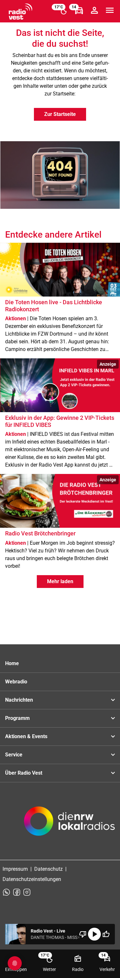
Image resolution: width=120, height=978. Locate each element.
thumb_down (83, 934)
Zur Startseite (60, 114)
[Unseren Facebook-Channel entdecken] (16, 892)
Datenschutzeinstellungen (32, 879)
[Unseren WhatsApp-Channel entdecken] (6, 892)
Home (12, 663)
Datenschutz (48, 869)
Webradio (16, 682)
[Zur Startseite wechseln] (20, 11)
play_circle (94, 934)
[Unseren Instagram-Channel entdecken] (27, 892)
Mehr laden (60, 581)
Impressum (15, 869)
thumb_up (106, 934)
